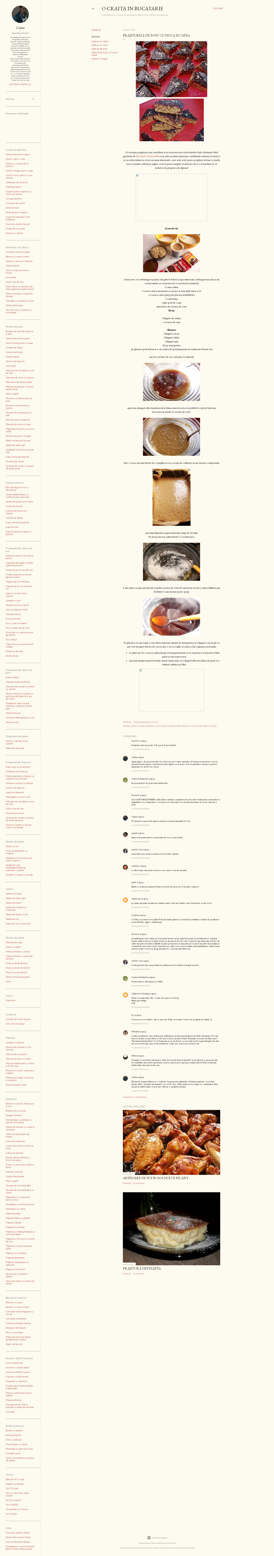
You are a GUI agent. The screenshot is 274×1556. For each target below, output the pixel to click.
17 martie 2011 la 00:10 (140, 1048)
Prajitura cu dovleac (15, 1227)
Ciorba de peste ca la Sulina (19, 501)
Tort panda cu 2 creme (17, 1509)
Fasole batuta (12, 265)
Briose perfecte (13, 1435)
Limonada (11, 277)
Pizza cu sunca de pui (16, 972)
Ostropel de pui (13, 614)
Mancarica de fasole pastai (19, 382)
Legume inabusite (15, 792)
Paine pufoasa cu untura (18, 951)
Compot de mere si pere (18, 1019)
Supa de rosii (12, 527)
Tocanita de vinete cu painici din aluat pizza (20, 467)
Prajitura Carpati (13, 1222)
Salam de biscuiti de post (18, 440)
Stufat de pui (12, 656)
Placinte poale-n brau (16, 1085)
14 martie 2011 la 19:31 (140, 771)
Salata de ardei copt (15, 445)
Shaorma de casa (14, 651)
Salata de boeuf (13, 903)
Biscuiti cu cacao (14, 1302)
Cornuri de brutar (14, 352)
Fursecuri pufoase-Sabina (18, 1323)
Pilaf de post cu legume (18, 420)
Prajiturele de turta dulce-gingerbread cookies (18, 1338)
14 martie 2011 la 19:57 (140, 825)
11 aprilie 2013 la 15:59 (139, 1091)
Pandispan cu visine (15, 1209)
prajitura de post (99, 49)
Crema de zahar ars (15, 1141)
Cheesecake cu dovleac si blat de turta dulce (18, 1121)
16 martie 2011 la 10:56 (140, 1007)
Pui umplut (11, 639)
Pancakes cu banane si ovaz (20, 301)
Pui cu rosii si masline (16, 623)
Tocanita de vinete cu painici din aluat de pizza (20, 819)
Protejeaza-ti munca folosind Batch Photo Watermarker (20, 1547)
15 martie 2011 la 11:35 (139, 874)
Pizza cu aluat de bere (17, 963)
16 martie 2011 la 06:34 (140, 969)
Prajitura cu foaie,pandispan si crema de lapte (20, 1233)
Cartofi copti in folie (15, 159)
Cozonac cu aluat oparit (17, 1367)
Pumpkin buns (13, 1453)
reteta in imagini (99, 58)
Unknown (136, 899)
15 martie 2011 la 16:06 (140, 891)
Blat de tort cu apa (15, 1479)
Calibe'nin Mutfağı (140, 993)
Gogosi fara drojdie (15, 1176)
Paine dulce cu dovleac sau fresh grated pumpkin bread (20, 287)
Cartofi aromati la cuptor (18, 154)
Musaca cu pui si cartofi (17, 605)
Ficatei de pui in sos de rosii (19, 570)
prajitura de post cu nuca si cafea (188, 726)
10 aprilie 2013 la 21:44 (140, 1069)
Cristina (135, 915)
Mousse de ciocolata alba (18, 1185)
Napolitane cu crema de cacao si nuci (18, 1198)
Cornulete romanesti (16, 1318)
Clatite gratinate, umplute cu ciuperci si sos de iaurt (20, 777)
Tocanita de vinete (15, 461)
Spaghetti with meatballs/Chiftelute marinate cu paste (16, 868)
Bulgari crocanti (13, 1115)
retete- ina (136, 849)
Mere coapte (12, 394)
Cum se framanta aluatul (18, 1542)
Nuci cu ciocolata (14, 1332)
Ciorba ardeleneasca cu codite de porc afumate (17, 495)
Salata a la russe (13, 893)
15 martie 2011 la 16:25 (140, 907)
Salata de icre (12, 919)
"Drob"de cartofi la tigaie (18, 252)
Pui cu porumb (13, 619)
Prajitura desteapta (142, 1268)
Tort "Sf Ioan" (12, 1488)
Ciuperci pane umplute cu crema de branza (18, 192)
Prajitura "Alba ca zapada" (18, 1218)
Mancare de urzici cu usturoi (20, 377)
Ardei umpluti (12, 677)
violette (135, 866)
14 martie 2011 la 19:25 (140, 749)
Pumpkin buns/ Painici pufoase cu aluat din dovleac (20, 1406)
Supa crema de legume (17, 457)
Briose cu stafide (14, 1430)
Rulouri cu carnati (14, 233)
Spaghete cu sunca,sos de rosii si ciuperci (19, 859)
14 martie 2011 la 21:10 (140, 841)
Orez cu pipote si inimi (17, 609)
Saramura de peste (15, 748)
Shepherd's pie (13, 713)
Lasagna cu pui (13, 600)
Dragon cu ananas (15, 1484)
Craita (134, 757)
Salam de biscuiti (14, 1344)
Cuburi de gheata (14, 1153)
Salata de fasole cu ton (17, 914)
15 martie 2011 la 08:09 (140, 858)
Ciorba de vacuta (14, 506)
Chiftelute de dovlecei (17, 182)
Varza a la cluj (12, 722)
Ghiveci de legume (15, 361)
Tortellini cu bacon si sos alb (19, 875)
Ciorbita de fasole (14, 347)
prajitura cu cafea (99, 41)
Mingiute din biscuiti (16, 1328)
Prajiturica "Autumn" (16, 1269)
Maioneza (10, 1000)
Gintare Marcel (170, 1543)
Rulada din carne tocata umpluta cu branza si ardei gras (19, 706)
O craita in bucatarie (132, 8)
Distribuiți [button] (96, 30)
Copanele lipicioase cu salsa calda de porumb (19, 564)
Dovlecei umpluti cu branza (19, 783)
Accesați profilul (20, 84)
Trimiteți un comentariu (135, 1097)
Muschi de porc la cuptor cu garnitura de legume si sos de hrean (19, 696)
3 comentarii (138, 1274)
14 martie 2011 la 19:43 (140, 787)
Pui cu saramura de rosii (17, 628)
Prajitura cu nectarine (16, 1253)
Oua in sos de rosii (15, 282)
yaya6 (134, 833)
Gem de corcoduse (15, 1023)
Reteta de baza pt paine (18, 977)
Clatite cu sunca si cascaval (19, 261)
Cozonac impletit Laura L (18, 1372)
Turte (8, 981)
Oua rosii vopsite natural (17, 224)
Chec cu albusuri (14, 1439)
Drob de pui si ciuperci (17, 212)
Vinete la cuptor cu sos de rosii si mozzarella (19, 826)
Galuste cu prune (14, 1172)
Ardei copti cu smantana (18, 767)
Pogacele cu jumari (15, 228)
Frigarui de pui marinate (17, 581)
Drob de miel (12, 208)
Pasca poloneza (13, 1400)
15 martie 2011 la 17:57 (140, 926)
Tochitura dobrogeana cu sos (20, 717)
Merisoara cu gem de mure (19, 1449)
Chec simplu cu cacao (16, 1444)
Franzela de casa (14, 942)
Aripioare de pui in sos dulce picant (156, 1178)
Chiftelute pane (13, 187)
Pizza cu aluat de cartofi (18, 968)
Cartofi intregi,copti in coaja (19, 170)
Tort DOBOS (12, 1505)
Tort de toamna (13, 1500)
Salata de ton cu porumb (18, 923)
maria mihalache (139, 779)
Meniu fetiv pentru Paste (18, 1537)
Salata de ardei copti (16, 898)
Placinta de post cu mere (18, 424)
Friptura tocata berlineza (18, 682)
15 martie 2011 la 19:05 (140, 953)
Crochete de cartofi (15, 203)
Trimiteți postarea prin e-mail (145, 722)
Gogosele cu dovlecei (16, 1381)
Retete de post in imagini (18, 436)
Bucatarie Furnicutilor (147, 156)
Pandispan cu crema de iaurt (20, 1204)
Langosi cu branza (15, 1042)
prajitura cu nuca (99, 45)
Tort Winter (11, 1514)
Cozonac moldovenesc (17, 1376)
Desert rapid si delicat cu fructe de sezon (18, 1158)
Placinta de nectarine (16, 1054)
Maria (134, 1055)
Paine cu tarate (13, 947)
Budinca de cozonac (16, 1111)
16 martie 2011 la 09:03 (140, 986)
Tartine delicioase (14, 305)
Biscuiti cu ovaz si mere (17, 256)
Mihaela (135, 1031)
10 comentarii (139, 1183)
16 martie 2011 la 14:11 (139, 1023)
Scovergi (10, 1411)
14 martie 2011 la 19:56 (140, 809)
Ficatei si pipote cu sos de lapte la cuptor (18, 575)
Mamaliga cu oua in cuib (18, 797)
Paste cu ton (12, 846)
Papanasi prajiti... (14, 1213)
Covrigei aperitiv (14, 198)
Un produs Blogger (159, 1538)
